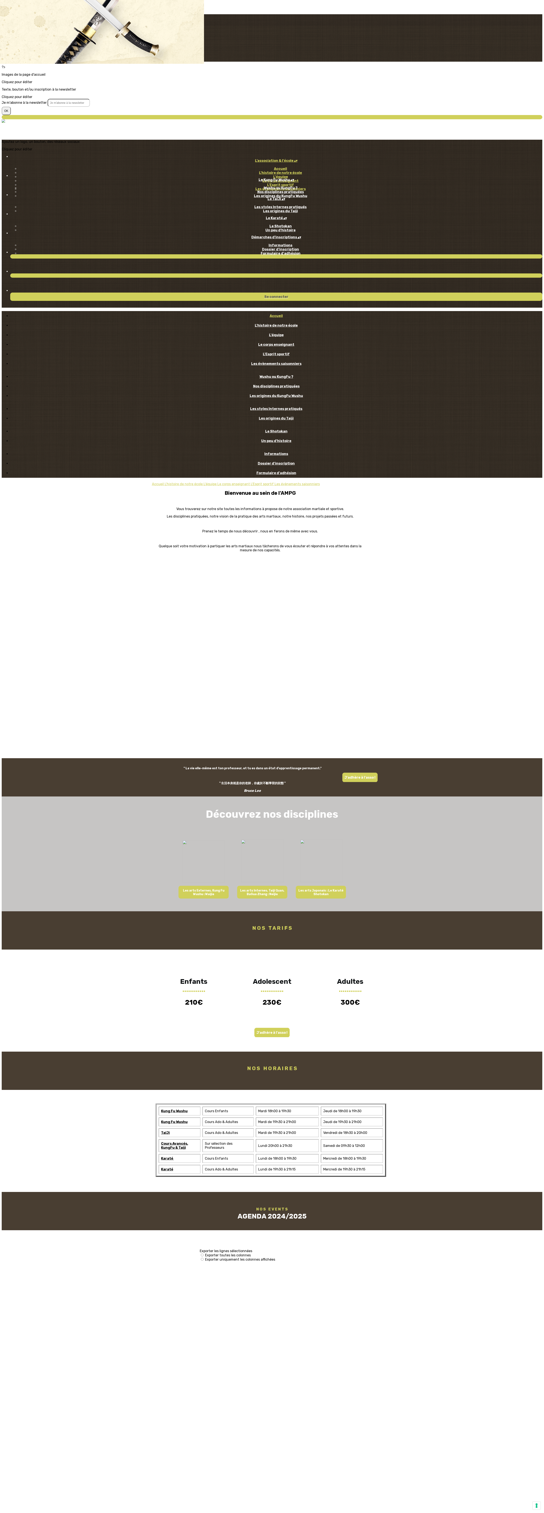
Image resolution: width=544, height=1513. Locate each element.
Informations (280, 245)
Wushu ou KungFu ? (281, 188)
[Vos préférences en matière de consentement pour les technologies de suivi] (537, 1506)
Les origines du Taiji (280, 211)
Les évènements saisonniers (276, 364)
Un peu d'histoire (280, 230)
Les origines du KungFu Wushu (280, 196)
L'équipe (280, 177)
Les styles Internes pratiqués (280, 207)
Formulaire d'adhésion (280, 253)
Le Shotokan (280, 226)
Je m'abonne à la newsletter (25, 103)
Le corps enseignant (276, 345)
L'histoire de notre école (280, 173)
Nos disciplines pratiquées (280, 192)
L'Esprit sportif (280, 185)
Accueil (280, 169)
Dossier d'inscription (280, 249)
